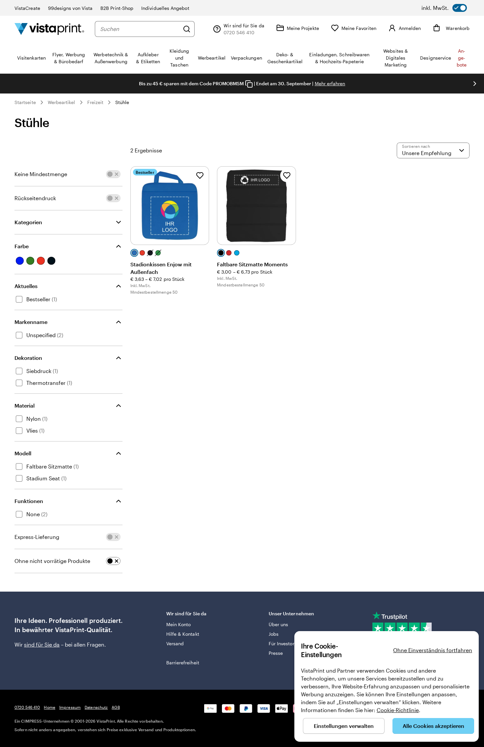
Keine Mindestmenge (40, 174)
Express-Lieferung (36, 537)
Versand (175, 643)
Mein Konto (178, 624)
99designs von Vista (70, 8)
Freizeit (95, 102)
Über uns (278, 624)
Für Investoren (284, 643)
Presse (276, 653)
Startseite (25, 102)
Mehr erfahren (330, 83)
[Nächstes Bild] (475, 84)
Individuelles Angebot (165, 8)
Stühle (122, 102)
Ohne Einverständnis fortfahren (432, 650)
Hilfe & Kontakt (182, 634)
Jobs (274, 634)
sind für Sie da (42, 644)
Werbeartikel (61, 102)
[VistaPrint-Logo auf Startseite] (49, 29)
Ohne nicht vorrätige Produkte (52, 561)
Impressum (70, 707)
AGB (116, 707)
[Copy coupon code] (249, 84)
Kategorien (28, 222)
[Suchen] (186, 29)
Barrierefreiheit (182, 662)
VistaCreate (27, 8)
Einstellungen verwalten (344, 726)
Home (49, 707)
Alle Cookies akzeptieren (433, 726)
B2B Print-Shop (116, 8)
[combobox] (139, 29)
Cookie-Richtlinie (398, 710)
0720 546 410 (27, 707)
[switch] (444, 8)
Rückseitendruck (35, 198)
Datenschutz (96, 707)
